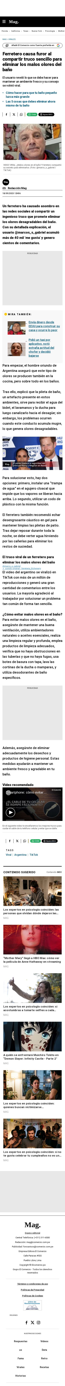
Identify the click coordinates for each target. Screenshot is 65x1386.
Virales (20, 1367)
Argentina (20, 854)
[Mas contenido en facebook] (27, 1323)
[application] (32, 804)
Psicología (50, 31)
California (15, 31)
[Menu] (5, 21)
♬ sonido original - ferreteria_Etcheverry (21, 568)
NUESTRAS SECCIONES (32, 1333)
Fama (21, 1358)
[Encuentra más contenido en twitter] (14, 114)
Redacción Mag (17, 188)
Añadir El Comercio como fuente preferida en (33, 45)
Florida (5, 31)
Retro (44, 1358)
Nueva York (37, 31)
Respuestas (20, 1341)
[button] (10, 812)
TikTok (34, 854)
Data (44, 1349)
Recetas (44, 1367)
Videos (44, 1341)
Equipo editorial (32, 1233)
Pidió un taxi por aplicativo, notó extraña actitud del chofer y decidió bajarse (41, 347)
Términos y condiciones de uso (32, 1284)
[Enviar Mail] (4, 188)
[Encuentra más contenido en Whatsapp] (21, 114)
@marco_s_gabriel (11, 566)
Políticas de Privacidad (32, 1290)
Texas (25, 31)
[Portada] (32, 1230)
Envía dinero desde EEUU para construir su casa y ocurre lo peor (44, 326)
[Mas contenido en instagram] (39, 1323)
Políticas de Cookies (32, 1296)
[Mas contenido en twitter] (33, 1323)
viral (8, 854)
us (20, 1349)
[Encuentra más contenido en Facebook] (6, 114)
